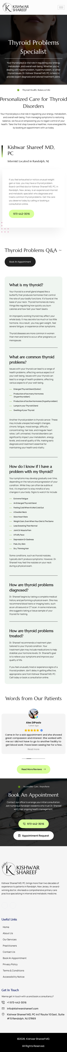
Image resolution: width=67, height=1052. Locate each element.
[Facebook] (5, 905)
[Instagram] (13, 905)
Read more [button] (33, 749)
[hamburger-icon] (61, 7)
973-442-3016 (21, 213)
